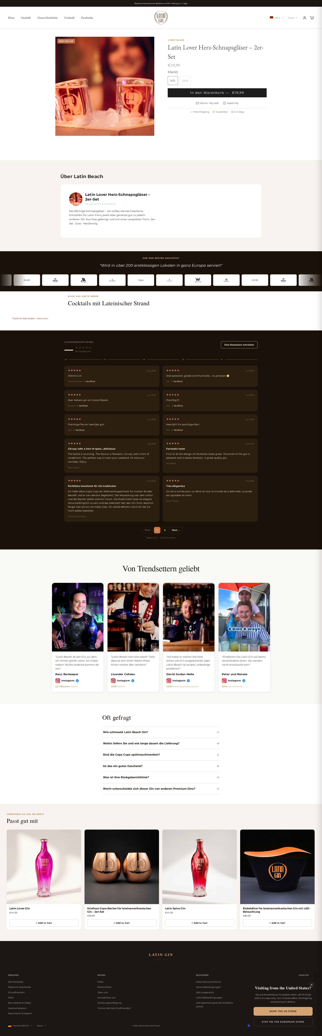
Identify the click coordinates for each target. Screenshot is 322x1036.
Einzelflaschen (16, 992)
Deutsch (291, 18)
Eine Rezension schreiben (239, 344)
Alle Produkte (15, 981)
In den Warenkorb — (217, 93)
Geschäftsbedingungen (209, 997)
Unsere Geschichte (47, 17)
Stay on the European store (283, 1021)
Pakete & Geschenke (19, 987)
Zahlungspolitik (205, 992)
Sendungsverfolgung (109, 1002)
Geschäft (26, 17)
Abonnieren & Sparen (20, 1013)
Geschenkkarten (17, 1008)
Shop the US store (283, 1011)
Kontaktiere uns (106, 997)
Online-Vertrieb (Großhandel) (114, 1008)
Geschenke (87, 17)
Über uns (102, 992)
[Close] (311, 984)
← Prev (146, 530)
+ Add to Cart (44, 923)
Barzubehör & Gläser (19, 1002)
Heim (11, 17)
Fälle (11, 997)
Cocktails (69, 17)
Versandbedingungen (208, 987)
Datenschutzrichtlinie (208, 981)
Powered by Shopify (153, 1025)
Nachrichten (104, 987)
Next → (176, 530)
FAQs (100, 981)
